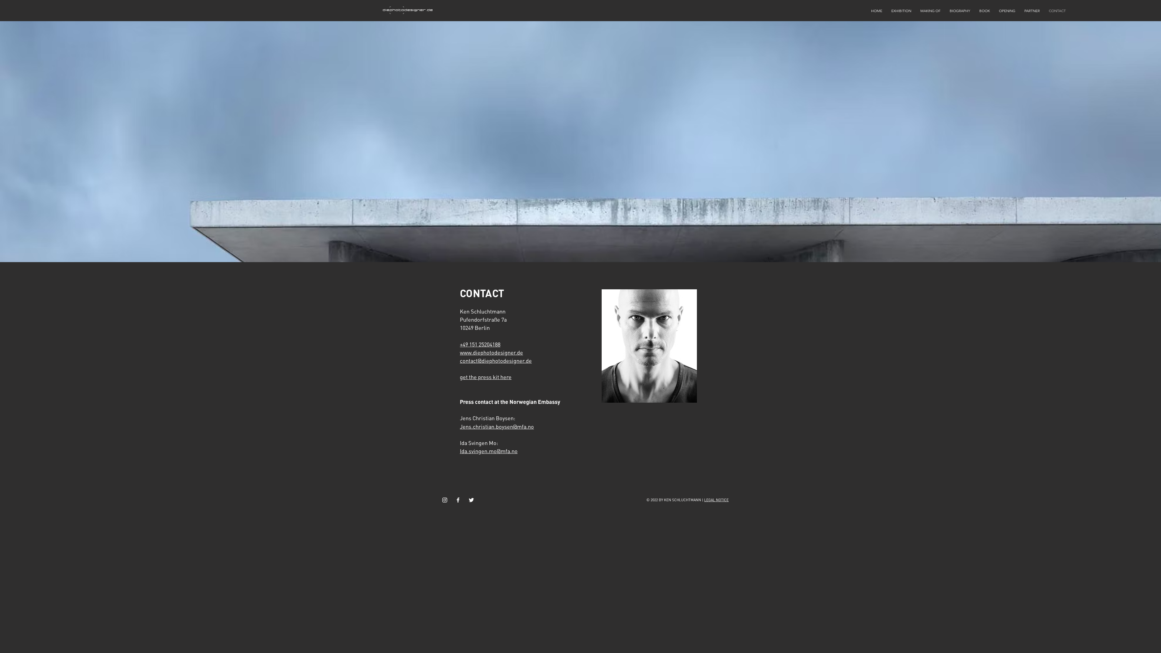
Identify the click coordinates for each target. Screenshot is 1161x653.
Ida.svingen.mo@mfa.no (489, 450)
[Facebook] (458, 500)
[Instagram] (444, 500)
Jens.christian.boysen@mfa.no (497, 426)
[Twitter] (471, 500)
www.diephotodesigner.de (491, 352)
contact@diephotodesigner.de (496, 360)
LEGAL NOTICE (716, 500)
